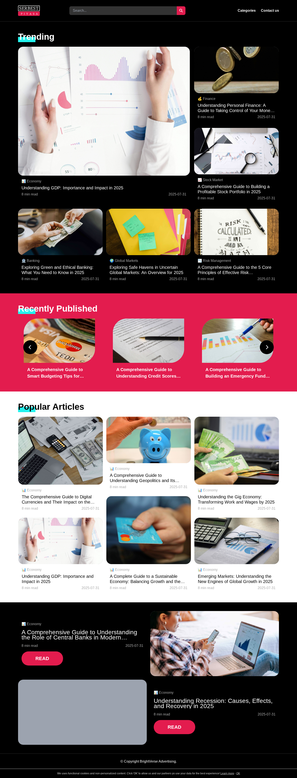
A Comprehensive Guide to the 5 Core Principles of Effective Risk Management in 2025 (234, 270)
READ (42, 658)
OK (238, 773)
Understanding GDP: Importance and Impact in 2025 (72, 187)
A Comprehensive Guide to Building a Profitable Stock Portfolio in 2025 (234, 189)
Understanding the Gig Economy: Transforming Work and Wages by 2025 (236, 499)
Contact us (270, 10)
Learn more (227, 773)
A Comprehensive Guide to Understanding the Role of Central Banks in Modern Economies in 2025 (79, 635)
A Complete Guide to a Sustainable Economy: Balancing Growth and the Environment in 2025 (145, 579)
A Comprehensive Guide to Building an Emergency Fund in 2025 (235, 373)
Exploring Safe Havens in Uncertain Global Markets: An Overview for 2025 (146, 270)
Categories (247, 10)
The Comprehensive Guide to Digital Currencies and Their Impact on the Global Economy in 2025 (57, 499)
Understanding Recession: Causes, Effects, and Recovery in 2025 (213, 703)
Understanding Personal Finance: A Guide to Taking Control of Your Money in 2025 (235, 108)
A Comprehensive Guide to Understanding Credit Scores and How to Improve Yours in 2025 (146, 373)
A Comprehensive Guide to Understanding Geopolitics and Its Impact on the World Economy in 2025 (147, 478)
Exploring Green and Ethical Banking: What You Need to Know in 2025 (57, 270)
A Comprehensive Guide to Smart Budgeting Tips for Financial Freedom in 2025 (55, 373)
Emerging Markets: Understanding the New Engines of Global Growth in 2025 (235, 579)
